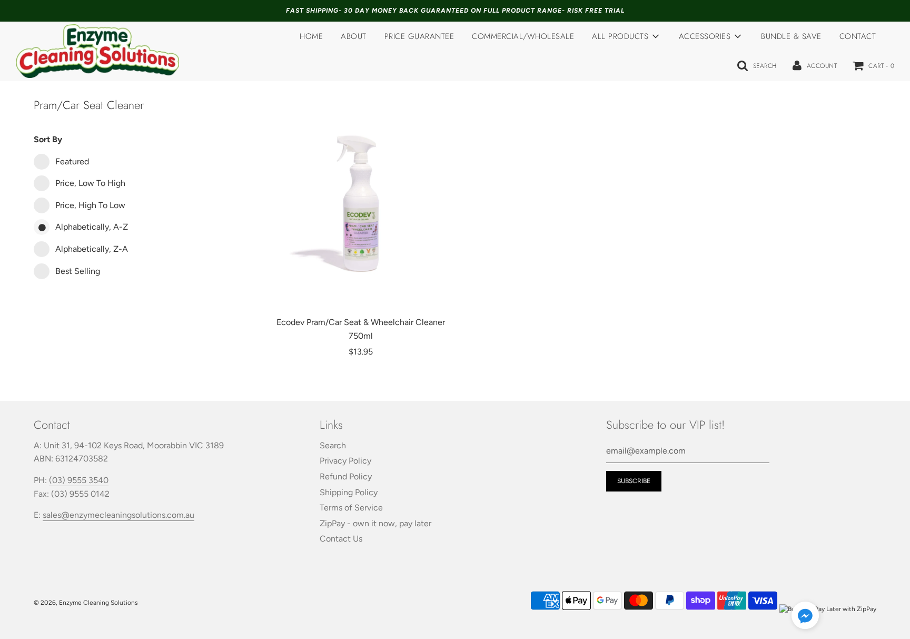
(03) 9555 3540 (78, 480)
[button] (805, 617)
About (354, 36)
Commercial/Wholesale (523, 36)
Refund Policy (346, 476)
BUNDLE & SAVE (791, 36)
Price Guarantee (419, 36)
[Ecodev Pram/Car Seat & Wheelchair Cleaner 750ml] (361, 202)
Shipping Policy (349, 492)
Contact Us (341, 539)
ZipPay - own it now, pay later (375, 523)
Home (311, 36)
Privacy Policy (345, 461)
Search (333, 445)
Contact (857, 36)
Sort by (48, 139)
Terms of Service (351, 508)
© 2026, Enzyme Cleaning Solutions (86, 602)
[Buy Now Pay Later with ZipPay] (827, 609)
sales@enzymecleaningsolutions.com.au (118, 515)
